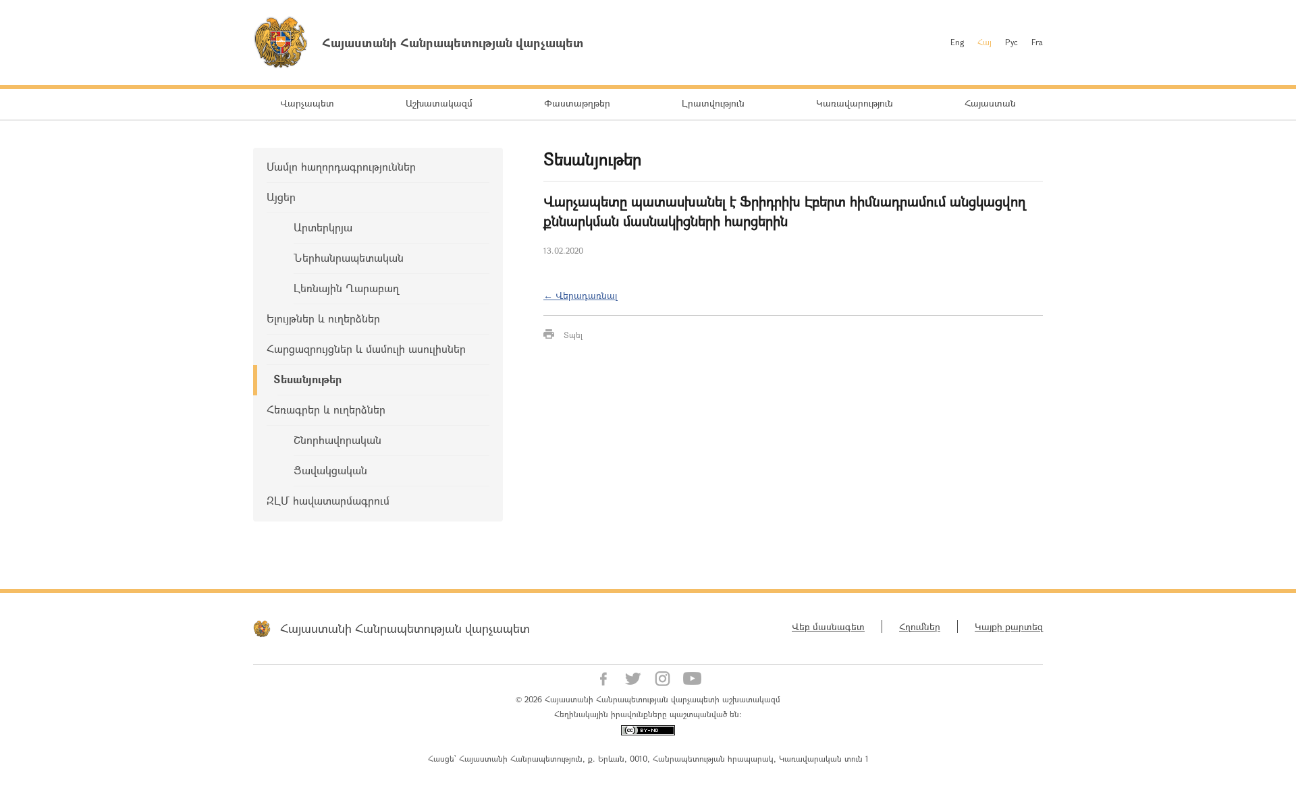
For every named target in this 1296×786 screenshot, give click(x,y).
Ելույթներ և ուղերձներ (323, 318)
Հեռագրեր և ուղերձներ (326, 409)
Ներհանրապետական (349, 257)
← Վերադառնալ (580, 295)
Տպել (573, 334)
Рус (1011, 41)
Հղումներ (919, 626)
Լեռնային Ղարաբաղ (346, 288)
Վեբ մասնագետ (828, 626)
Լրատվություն (713, 102)
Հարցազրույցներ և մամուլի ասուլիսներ (366, 348)
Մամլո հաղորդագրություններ (341, 166)
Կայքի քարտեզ (1009, 626)
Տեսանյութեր (307, 379)
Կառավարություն (854, 102)
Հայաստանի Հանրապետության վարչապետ (405, 628)
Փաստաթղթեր (577, 102)
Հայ (984, 41)
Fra (1037, 41)
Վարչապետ (307, 102)
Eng (957, 41)
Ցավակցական (330, 470)
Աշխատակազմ (439, 102)
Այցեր (281, 197)
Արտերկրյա (323, 227)
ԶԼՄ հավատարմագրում (328, 500)
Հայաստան (990, 102)
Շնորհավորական (337, 439)
